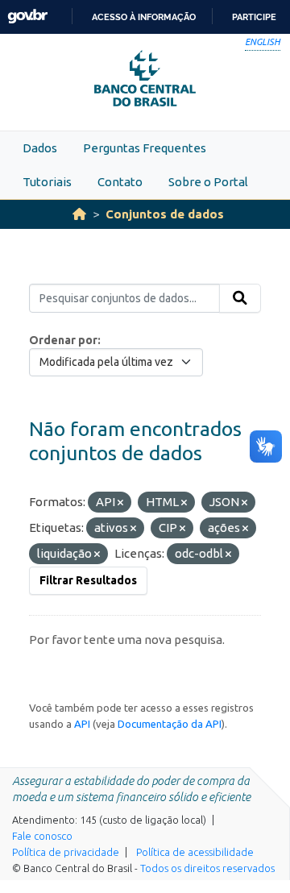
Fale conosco (42, 835)
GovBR (27, 16)
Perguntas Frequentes (144, 148)
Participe (254, 17)
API (82, 723)
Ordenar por (63, 340)
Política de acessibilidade (195, 852)
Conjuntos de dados (165, 214)
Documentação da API (170, 723)
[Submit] (240, 298)
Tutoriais (47, 182)
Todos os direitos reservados (207, 868)
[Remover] (120, 503)
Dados (40, 148)
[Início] (79, 214)
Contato (120, 182)
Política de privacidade (65, 852)
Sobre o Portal (208, 182)
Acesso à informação (144, 17)
